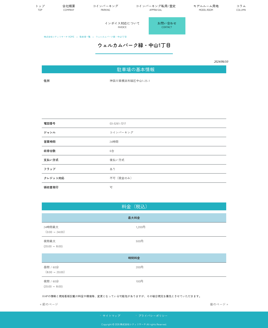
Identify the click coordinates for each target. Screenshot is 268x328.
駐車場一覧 (85, 36)
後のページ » (219, 304)
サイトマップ (111, 316)
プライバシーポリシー (153, 316)
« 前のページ (49, 304)
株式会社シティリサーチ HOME (59, 36)
